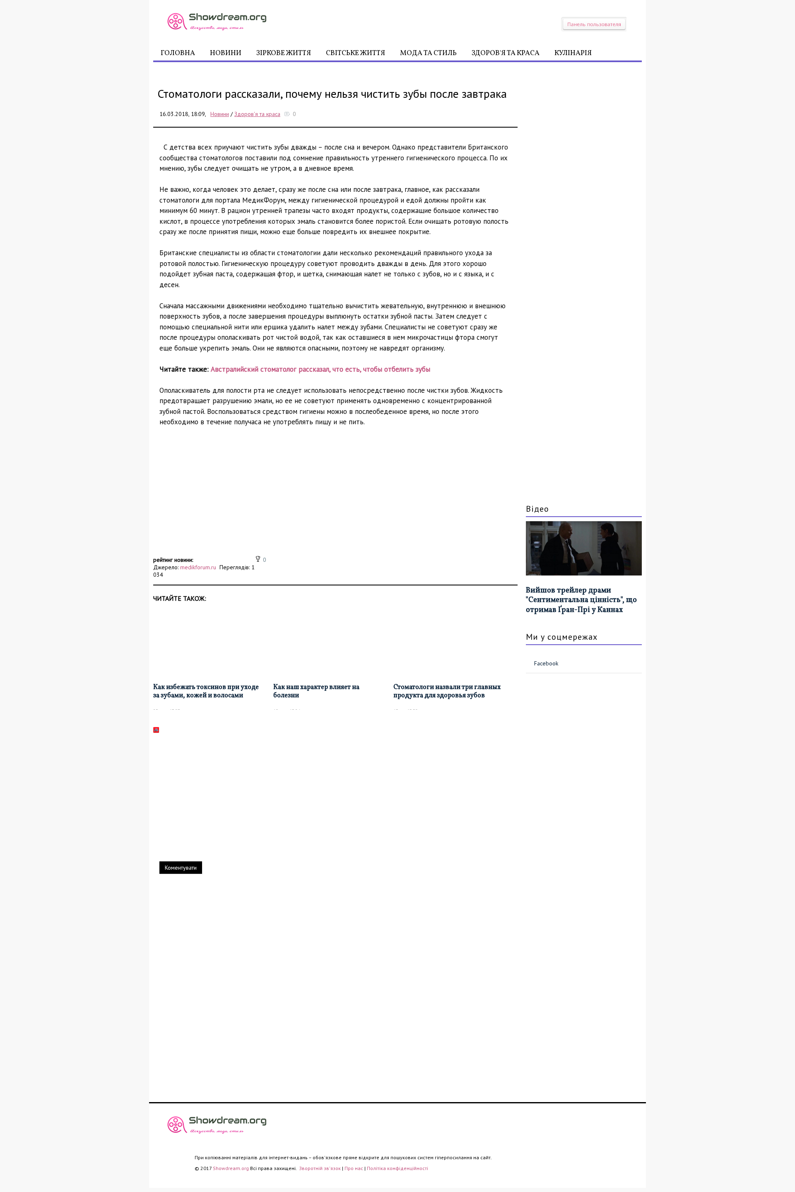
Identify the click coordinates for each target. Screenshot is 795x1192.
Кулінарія (573, 53)
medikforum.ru (198, 567)
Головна (178, 53)
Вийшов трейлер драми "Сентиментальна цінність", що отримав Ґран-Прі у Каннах (581, 600)
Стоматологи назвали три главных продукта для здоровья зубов (447, 692)
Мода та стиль (428, 53)
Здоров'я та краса (506, 53)
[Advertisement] (335, 496)
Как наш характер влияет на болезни (316, 692)
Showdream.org (231, 1168)
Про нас (353, 1168)
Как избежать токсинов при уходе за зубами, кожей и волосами (206, 692)
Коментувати (181, 867)
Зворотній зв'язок (320, 1168)
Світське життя (355, 53)
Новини (225, 53)
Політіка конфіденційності (397, 1168)
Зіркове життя (283, 53)
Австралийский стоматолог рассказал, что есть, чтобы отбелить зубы (320, 369)
